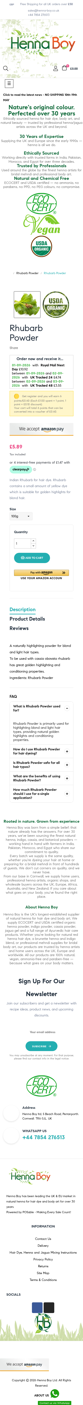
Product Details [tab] (27, 619)
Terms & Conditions (43, 1280)
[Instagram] (49, 1307)
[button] (41, 574)
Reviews (19, 628)
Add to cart (34, 558)
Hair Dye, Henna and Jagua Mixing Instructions (43, 1252)
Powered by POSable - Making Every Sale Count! (38, 1212)
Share (23, 348)
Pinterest (37, 348)
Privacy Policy (43, 1259)
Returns (43, 1266)
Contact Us (43, 1239)
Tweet (30, 348)
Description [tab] (23, 609)
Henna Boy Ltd (47, 1380)
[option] (27, 304)
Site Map (43, 1273)
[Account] (55, 69)
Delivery (43, 1246)
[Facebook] (37, 1307)
